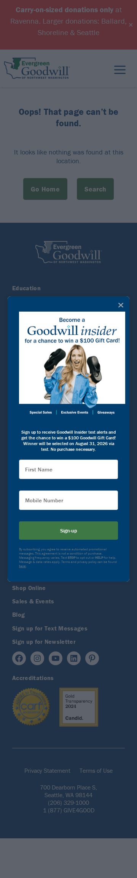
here (22, 566)
